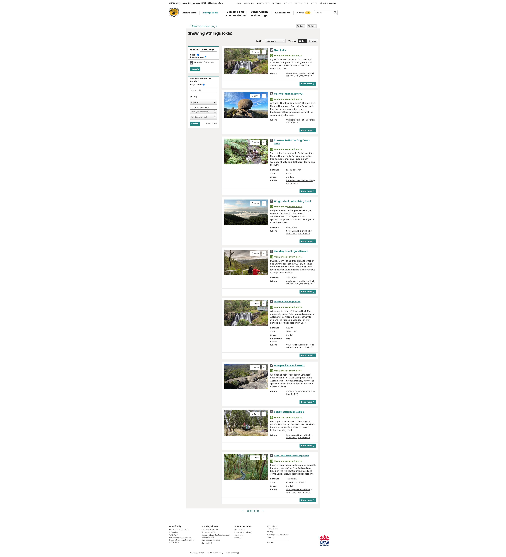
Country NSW (306, 76)
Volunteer (287, 3)
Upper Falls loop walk (287, 301)
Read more (306, 83)
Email (313, 26)
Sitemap (270, 537)
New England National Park (298, 231)
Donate (270, 542)
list (303, 41)
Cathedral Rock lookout (288, 93)
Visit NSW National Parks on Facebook (171, 552)
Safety (238, 3)
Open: (193, 55)
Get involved (207, 543)
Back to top (253, 510)
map (314, 41)
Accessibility (272, 526)
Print (302, 26)
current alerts (294, 55)
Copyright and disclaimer (277, 534)
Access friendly (263, 3)
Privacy (270, 532)
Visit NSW (172, 535)
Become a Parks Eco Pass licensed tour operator (215, 536)
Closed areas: (197, 57)
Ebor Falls (280, 50)
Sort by (259, 41)
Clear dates (211, 123)
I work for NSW (231, 553)
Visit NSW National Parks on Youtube (182, 552)
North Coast (293, 76)
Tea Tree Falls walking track (291, 455)
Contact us (239, 535)
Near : (200, 84)
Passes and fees (301, 3)
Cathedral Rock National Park (299, 120)
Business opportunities (211, 540)
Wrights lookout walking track (293, 201)
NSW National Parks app (178, 529)
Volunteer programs (210, 529)
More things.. (208, 49)
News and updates (242, 532)
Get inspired (249, 3)
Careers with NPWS (209, 532)
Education (277, 3)
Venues (314, 3)
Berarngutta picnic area (289, 412)
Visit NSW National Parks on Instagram (176, 552)
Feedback (238, 538)
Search (195, 69)
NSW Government (214, 553)
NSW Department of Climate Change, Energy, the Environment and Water (182, 540)
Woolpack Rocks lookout (289, 365)
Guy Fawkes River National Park (300, 73)
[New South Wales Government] (324, 540)
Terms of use (272, 529)
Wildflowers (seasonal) (204, 62)
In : (191, 84)
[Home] (174, 12)
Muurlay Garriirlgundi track (291, 251)
